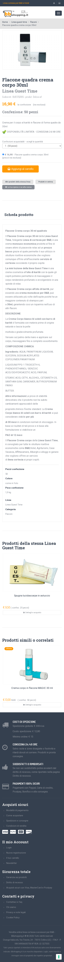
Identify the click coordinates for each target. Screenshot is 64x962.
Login (9, 847)
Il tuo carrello (12, 858)
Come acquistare (14, 815)
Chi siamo (11, 907)
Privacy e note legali (16, 912)
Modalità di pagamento (17, 810)
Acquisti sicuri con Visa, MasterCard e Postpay (29, 887)
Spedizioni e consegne (17, 820)
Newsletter (11, 863)
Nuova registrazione (16, 852)
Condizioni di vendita (16, 826)
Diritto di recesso (14, 882)
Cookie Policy (12, 917)
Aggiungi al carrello (22, 168)
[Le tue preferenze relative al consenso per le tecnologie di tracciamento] (59, 957)
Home (5, 22)
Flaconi (33, 22)
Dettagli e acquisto (33, 613)
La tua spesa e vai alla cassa (20, 187)
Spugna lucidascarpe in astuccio (32, 595)
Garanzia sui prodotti (16, 877)
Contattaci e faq (14, 902)
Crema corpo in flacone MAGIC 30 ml (32, 687)
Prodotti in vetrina (45, 182)
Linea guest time (19, 22)
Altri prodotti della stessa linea (17, 182)
